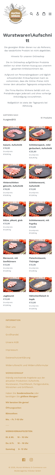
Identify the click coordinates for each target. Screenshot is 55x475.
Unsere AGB (12, 342)
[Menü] (50, 14)
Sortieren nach (10, 115)
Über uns (11, 327)
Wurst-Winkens (23, 467)
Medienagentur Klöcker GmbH (27, 471)
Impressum (12, 350)
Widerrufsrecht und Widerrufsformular (27, 365)
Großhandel (12, 334)
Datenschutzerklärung (18, 357)
